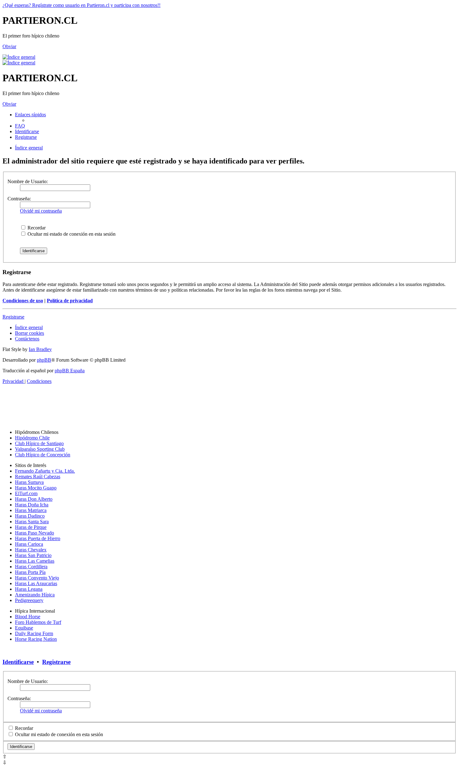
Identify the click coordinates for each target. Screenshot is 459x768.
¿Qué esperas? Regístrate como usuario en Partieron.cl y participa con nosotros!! (81, 5)
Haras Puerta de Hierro (37, 538)
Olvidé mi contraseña (41, 210)
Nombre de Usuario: (27, 181)
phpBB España (70, 370)
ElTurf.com (26, 493)
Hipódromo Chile (32, 437)
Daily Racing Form (34, 633)
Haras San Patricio (33, 555)
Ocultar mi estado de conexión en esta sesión (71, 234)
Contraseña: (19, 198)
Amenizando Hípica (35, 594)
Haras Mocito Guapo (36, 487)
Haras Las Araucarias (36, 583)
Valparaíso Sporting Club (40, 449)
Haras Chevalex (31, 549)
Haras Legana (28, 589)
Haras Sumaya (29, 482)
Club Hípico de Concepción (42, 454)
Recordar (36, 227)
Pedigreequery (29, 600)
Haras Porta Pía (30, 572)
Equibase (24, 627)
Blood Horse (27, 616)
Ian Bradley (40, 349)
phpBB (44, 360)
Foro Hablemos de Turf (38, 622)
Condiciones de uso (22, 300)
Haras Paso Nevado (34, 532)
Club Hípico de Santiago (39, 443)
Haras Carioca (29, 544)
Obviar (9, 46)
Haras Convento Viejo (37, 577)
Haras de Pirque (31, 527)
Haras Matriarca (31, 510)
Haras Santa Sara (32, 521)
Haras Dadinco (30, 516)
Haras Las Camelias (34, 561)
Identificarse (18, 662)
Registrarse (13, 316)
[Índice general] (18, 57)
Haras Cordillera (31, 566)
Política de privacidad (70, 300)
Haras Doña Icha (31, 504)
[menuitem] (20, 125)
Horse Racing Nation (36, 639)
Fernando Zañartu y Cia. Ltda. (45, 471)
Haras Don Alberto (33, 499)
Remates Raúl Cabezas (37, 476)
